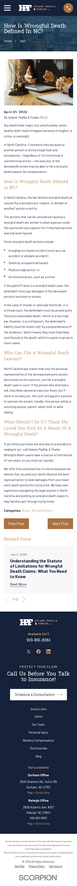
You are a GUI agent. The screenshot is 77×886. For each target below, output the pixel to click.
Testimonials (38, 748)
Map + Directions (38, 792)
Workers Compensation (38, 740)
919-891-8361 (38, 640)
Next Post (60, 523)
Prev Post (16, 523)
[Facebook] (38, 651)
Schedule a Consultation (35, 694)
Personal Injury (38, 732)
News (26, 510)
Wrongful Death (42, 510)
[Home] (37, 8)
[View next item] (24, 599)
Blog (38, 756)
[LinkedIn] (48, 651)
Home (38, 716)
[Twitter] (28, 651)
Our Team (38, 724)
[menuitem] (19, 866)
